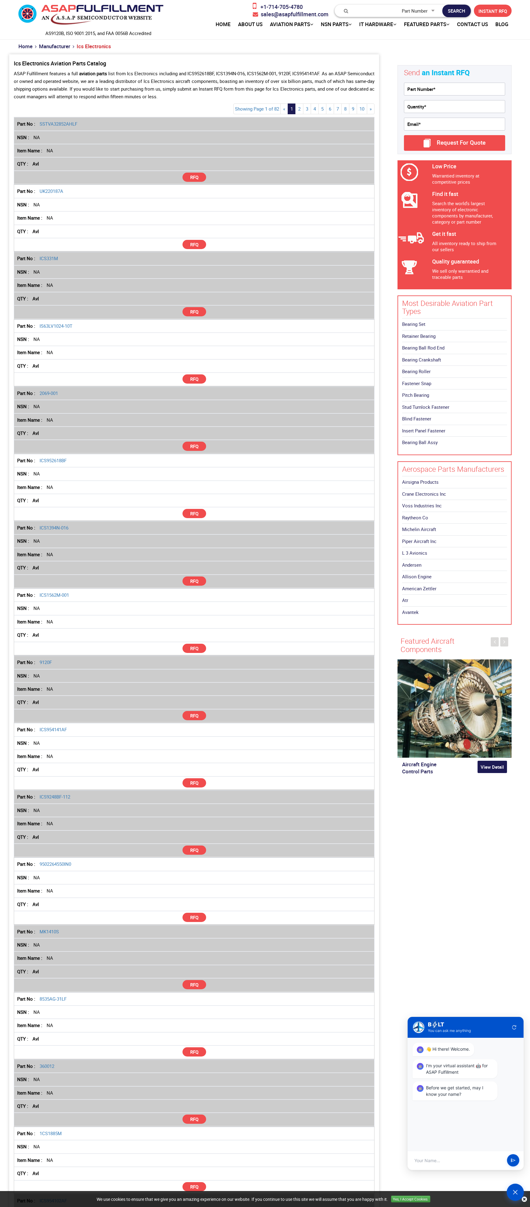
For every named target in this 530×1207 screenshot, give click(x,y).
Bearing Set (413, 324)
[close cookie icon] (524, 1199)
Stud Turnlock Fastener (425, 407)
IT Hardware (376, 24)
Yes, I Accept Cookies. (410, 1199)
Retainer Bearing (419, 336)
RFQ (194, 177)
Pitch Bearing (415, 395)
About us (250, 24)
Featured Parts (425, 24)
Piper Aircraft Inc (419, 541)
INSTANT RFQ (492, 11)
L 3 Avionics (414, 553)
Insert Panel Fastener (423, 431)
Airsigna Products (420, 482)
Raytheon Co (415, 517)
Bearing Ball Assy (420, 442)
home (223, 24)
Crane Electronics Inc (424, 494)
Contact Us (472, 24)
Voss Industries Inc (422, 505)
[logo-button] (90, 17)
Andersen (411, 565)
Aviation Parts (290, 24)
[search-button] (456, 11)
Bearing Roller (416, 371)
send (513, 1160)
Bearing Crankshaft (421, 360)
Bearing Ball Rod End (423, 348)
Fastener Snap (416, 383)
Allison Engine (417, 576)
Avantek (410, 612)
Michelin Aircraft (419, 529)
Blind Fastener (416, 419)
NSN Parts (334, 24)
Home (25, 46)
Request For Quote (461, 142)
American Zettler (419, 588)
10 (361, 109)
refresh (514, 1027)
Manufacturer (54, 46)
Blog (502, 24)
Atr (405, 600)
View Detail (492, 767)
